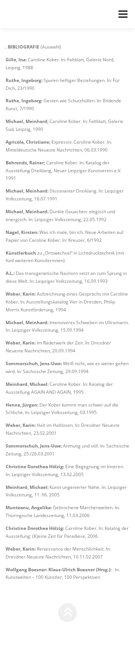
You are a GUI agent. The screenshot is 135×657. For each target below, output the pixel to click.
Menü (122, 14)
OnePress (112, 630)
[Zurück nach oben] (67, 612)
